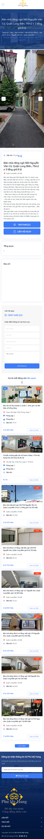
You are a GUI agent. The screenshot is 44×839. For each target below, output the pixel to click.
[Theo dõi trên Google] (26, 836)
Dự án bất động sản (22, 378)
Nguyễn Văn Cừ (17, 35)
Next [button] (40, 99)
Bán (11, 32)
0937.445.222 (15, 315)
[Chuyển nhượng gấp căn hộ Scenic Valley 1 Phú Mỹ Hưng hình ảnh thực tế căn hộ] (22, 444)
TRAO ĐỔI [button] (5, 822)
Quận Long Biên (29, 35)
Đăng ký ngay (22, 776)
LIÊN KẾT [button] (5, 818)
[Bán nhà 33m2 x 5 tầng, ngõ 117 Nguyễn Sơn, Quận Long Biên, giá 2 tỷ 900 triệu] (22, 579)
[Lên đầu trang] (37, 828)
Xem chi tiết (34, 430)
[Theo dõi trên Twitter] (24, 836)
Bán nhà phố (19, 32)
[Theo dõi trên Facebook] (19, 836)
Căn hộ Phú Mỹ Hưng (21, 832)
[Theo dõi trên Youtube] (22, 836)
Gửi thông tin (22, 366)
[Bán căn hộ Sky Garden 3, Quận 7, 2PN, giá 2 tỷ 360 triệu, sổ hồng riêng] (22, 394)
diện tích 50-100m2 (31, 32)
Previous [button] (4, 99)
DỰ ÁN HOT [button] (6, 826)
